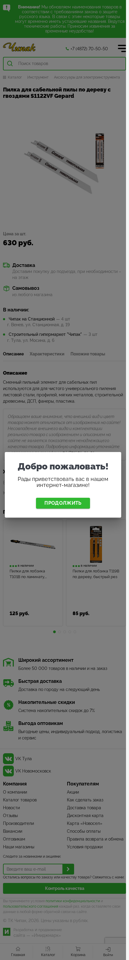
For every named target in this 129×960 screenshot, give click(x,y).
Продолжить (62, 503)
